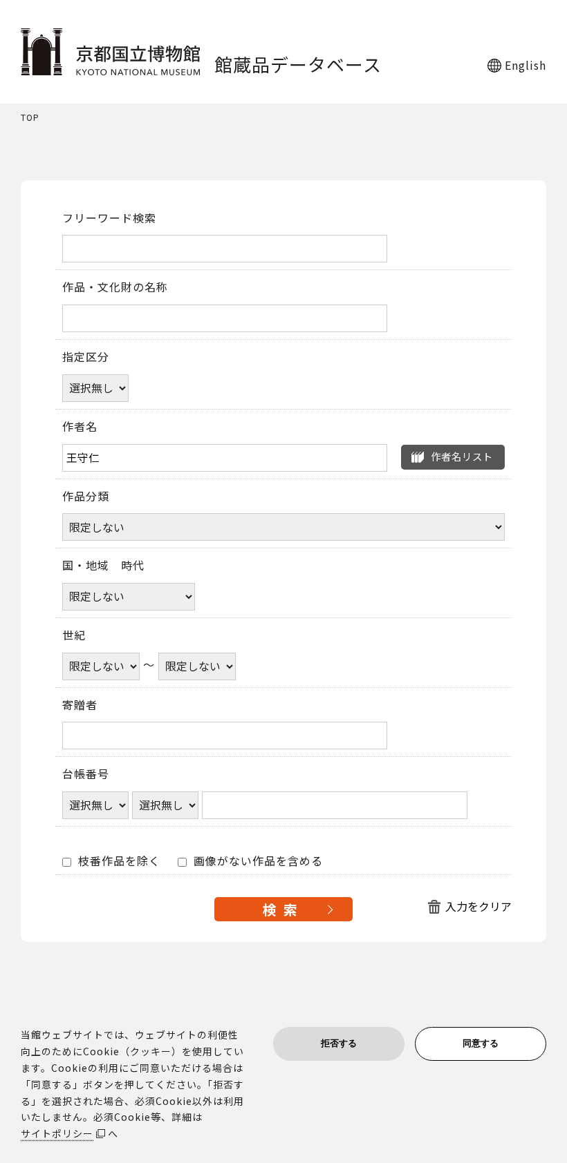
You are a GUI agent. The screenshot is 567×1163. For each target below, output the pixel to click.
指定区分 (85, 357)
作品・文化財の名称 (115, 287)
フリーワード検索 (109, 218)
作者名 (79, 427)
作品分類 (85, 496)
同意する (481, 1043)
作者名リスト (462, 456)
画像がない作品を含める (256, 861)
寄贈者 (79, 705)
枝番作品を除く (117, 861)
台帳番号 (85, 774)
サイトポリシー (57, 1133)
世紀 (74, 635)
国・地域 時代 (103, 566)
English (525, 65)
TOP (30, 118)
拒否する (339, 1043)
